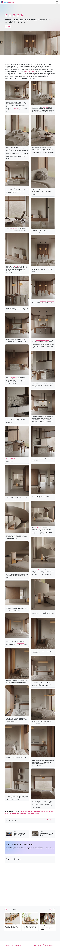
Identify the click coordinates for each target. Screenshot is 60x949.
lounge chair (14, 228)
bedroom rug (20, 643)
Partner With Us (36, 945)
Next (54, 909)
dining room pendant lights (47, 301)
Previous (50, 909)
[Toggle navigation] (57, 2)
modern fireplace (16, 266)
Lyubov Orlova (29, 71)
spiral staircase (37, 527)
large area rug (14, 108)
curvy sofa (45, 107)
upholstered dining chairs (42, 340)
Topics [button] (8, 945)
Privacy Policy (16, 945)
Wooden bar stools (10, 458)
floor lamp (38, 570)
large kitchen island (13, 377)
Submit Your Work (49, 945)
